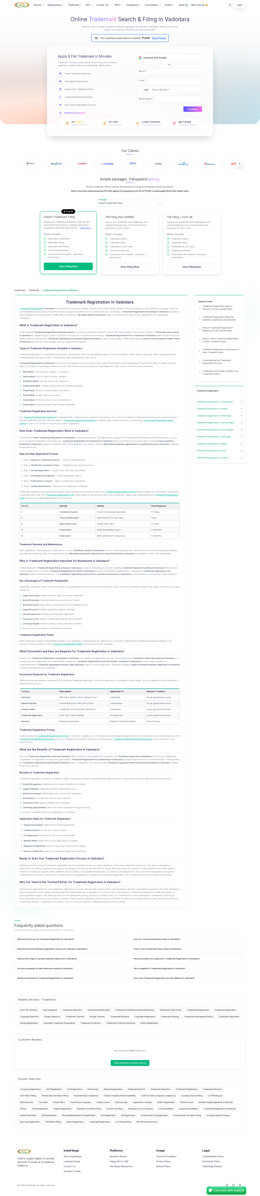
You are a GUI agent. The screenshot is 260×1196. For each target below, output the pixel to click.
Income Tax (102, 5)
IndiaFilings (19, 290)
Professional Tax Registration (154, 1115)
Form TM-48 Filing (28, 1010)
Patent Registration (149, 1023)
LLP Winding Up (215, 1095)
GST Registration (54, 1089)
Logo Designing (49, 1010)
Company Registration (30, 1089)
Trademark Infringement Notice (198, 1016)
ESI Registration (128, 1115)
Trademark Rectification (98, 1010)
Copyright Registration (145, 1016)
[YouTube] (240, 1185)
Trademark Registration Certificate (220, 1108)
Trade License (103, 1102)
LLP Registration (74, 1089)
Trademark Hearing (170, 1016)
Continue (193, 109)
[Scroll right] (239, 163)
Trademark (73, 5)
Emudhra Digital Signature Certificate (216, 1102)
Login (239, 5)
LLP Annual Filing (123, 1122)
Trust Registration (40, 1108)
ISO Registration (108, 1115)
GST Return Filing (28, 1095)
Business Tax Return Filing (89, 1108)
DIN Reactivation (49, 1115)
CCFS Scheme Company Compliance (158, 1095)
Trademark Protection (90, 1023)
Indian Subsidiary (28, 1115)
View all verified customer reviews (130, 1063)
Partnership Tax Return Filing (55, 1095)
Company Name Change (217, 1115)
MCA (117, 5)
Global (168, 5)
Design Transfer (97, 1016)
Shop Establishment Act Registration (79, 1115)
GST (88, 5)
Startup (37, 5)
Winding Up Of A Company (140, 1108)
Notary (23, 1108)
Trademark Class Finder (170, 1010)
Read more (84, 228)
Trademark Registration (198, 1010)
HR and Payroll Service (147, 1122)
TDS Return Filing (53, 1122)
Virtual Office (59, 1102)
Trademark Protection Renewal (120, 1023)
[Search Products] (230, 5)
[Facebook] (226, 1185)
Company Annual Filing (192, 1095)
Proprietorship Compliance (86, 1095)
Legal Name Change (142, 1102)
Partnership (93, 1089)
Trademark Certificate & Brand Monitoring (134, 1010)
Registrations (55, 5)
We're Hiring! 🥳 (199, 5)
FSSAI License (186, 1102)
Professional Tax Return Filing (187, 1115)
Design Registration (29, 1023)
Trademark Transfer (75, 1016)
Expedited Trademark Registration (59, 1023)
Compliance (132, 5)
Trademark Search (136, 1089)
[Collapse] (240, 391)
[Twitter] (233, 1185)
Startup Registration (113, 1089)
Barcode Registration (30, 1122)
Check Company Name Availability (120, 1095)
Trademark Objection (72, 1010)
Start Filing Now (68, 266)
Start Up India (121, 1102)
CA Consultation (165, 1108)
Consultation (151, 5)
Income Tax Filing (115, 1108)
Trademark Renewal (119, 1016)
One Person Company (80, 1102)
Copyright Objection (29, 1016)
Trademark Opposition (229, 1016)
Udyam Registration (63, 1108)
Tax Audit (43, 1102)
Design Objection (52, 1016)
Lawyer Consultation (188, 1108)
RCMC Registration (166, 1102)
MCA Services (26, 1102)
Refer (182, 5)
